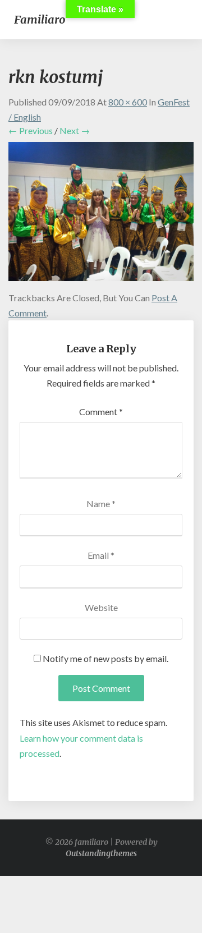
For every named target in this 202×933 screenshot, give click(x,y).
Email (101, 555)
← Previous (30, 130)
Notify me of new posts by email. (105, 658)
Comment (101, 411)
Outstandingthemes (101, 853)
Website (101, 607)
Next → (74, 130)
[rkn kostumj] (101, 214)
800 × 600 (127, 101)
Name (101, 503)
